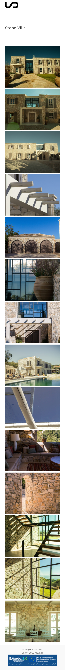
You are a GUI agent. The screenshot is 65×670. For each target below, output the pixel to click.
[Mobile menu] (53, 5)
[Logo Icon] (11, 5)
